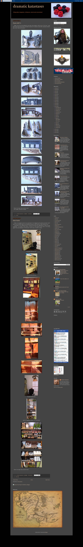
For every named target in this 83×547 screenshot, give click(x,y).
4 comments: (30, 213)
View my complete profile (58, 387)
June (57, 116)
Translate (62, 24)
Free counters (56, 375)
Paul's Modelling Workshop (59, 82)
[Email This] (34, 213)
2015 (56, 104)
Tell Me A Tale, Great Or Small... (61, 290)
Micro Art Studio (57, 80)
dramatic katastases (28, 6)
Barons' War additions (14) (64, 278)
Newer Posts (15, 479)
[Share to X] (36, 213)
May (57, 118)
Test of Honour (57, 244)
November (58, 109)
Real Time (60, 362)
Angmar (56, 217)
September (58, 112)
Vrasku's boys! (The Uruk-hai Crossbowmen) (64, 192)
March (57, 124)
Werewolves (57, 250)
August (57, 113)
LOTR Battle (57, 233)
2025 (56, 89)
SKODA (56, 240)
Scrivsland (57, 277)
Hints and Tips (57, 229)
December (58, 107)
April (57, 122)
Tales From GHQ (58, 299)
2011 (56, 132)
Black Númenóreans (63, 176)
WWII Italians (57, 257)
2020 (56, 97)
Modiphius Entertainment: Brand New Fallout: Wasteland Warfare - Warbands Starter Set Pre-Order (64, 272)
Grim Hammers (62, 199)
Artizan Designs (57, 78)
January (57, 127)
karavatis (57, 286)
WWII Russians (57, 258)
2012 (56, 130)
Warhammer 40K (58, 249)
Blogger (46, 532)
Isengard (56, 232)
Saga (56, 238)
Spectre (56, 241)
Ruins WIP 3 (17, 23)
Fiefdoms (56, 225)
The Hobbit (57, 245)
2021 (56, 95)
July (57, 115)
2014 (56, 106)
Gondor (56, 228)
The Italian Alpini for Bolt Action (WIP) (64, 207)
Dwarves (56, 221)
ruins (42, 25)
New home (16, 220)
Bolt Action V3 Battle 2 (64, 137)
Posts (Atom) (20, 481)
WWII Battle (57, 253)
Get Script (57, 362)
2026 (56, 88)
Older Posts (48, 479)
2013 (56, 129)
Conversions (57, 220)
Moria (56, 237)
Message (17, 476)
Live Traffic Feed (61, 330)
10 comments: (30, 475)
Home (32, 479)
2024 (56, 91)
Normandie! (62, 300)
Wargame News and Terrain (60, 269)
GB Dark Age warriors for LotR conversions (64, 161)
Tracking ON (65, 362)
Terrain (17, 215)
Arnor (56, 219)
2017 (56, 101)
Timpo (56, 246)
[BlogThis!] (35, 213)
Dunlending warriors (63, 145)
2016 (56, 103)
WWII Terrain (57, 259)
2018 (56, 100)
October (57, 110)
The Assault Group (58, 83)
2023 (56, 92)
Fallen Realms (57, 224)
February (57, 125)
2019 (56, 98)
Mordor (56, 236)
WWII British (57, 254)
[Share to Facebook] (37, 213)
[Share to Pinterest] (38, 213)
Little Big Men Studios (58, 79)
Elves (56, 223)
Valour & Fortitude (58, 248)
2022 (56, 94)
